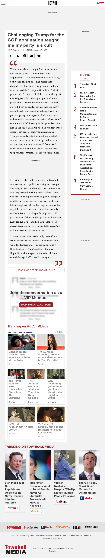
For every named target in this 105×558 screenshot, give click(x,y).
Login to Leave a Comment (36, 304)
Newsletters (40, 536)
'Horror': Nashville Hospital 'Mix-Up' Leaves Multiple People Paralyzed (64, 489)
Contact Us (87, 536)
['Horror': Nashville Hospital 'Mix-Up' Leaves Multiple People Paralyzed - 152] (64, 465)
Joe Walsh (15, 50)
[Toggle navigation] (3, 3)
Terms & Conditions (62, 536)
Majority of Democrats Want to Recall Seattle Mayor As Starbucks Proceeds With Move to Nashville (40, 494)
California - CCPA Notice (52, 538)
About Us (14, 536)
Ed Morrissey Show (27, 536)
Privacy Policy (76, 536)
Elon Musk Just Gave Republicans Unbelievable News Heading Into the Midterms (14, 492)
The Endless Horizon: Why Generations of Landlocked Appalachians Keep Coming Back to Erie (87, 165)
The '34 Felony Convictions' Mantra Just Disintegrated (88, 487)
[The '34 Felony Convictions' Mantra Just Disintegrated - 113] (89, 465)
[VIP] (100, 3)
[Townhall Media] (15, 549)
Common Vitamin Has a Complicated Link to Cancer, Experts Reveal (88, 114)
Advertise (49, 536)
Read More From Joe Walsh (35, 270)
